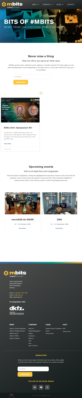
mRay (34, 5)
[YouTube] (41, 387)
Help (65, 325)
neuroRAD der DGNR (23, 219)
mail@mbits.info (18, 295)
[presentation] (7, 212)
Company (47, 5)
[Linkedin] (34, 387)
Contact (70, 5)
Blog (59, 5)
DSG (59, 219)
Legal (48, 325)
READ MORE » (22, 228)
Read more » (8, 143)
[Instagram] (47, 387)
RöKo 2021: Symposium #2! (18, 127)
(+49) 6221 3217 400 (20, 293)
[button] (41, 93)
